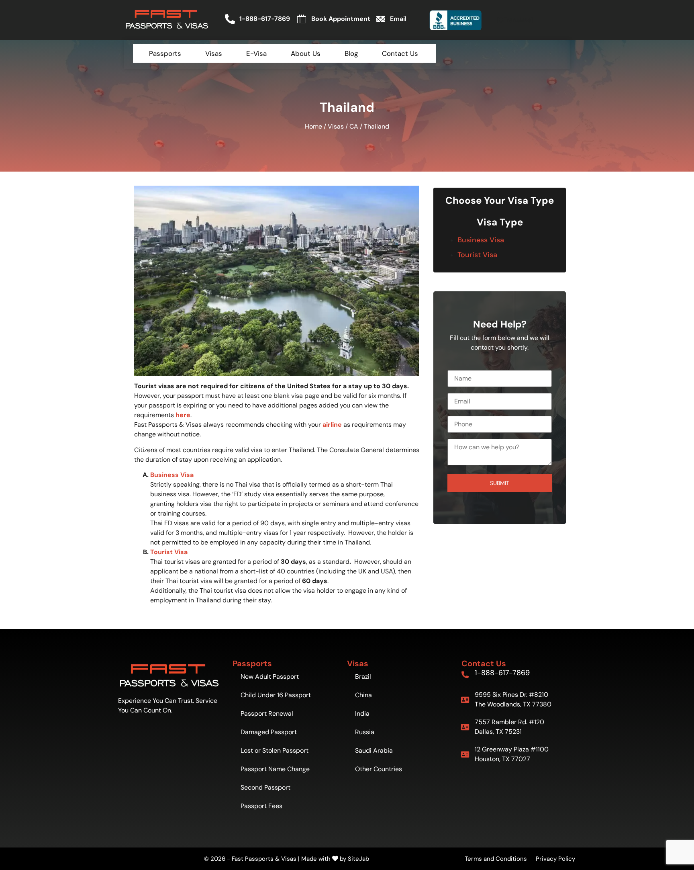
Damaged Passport (269, 732)
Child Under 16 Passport (276, 695)
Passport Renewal (267, 713)
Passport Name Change (275, 769)
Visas (213, 53)
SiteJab (358, 859)
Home (313, 126)
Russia (364, 732)
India (362, 713)
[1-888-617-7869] (465, 674)
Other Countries (378, 769)
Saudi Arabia (374, 750)
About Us (305, 53)
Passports (165, 53)
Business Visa (480, 240)
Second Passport (265, 787)
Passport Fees (261, 806)
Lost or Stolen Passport (274, 750)
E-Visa (256, 53)
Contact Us (400, 53)
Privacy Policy (555, 859)
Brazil (363, 676)
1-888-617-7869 (502, 673)
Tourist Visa (477, 255)
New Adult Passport (270, 676)
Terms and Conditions (496, 859)
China (363, 695)
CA (353, 126)
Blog (351, 53)
